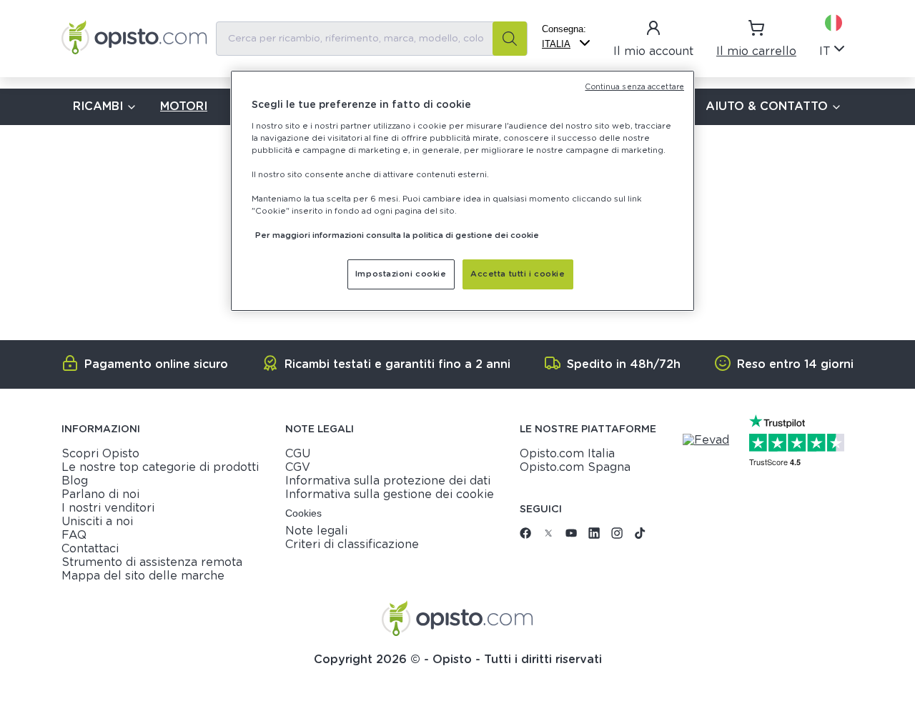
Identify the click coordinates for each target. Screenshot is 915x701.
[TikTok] (640, 535)
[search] (510, 38)
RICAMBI (98, 106)
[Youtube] (571, 535)
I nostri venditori (107, 508)
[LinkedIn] (594, 535)
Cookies (303, 513)
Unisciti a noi (97, 521)
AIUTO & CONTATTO (767, 106)
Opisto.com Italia (567, 453)
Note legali (316, 531)
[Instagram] (617, 535)
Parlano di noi (100, 494)
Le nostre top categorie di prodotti (160, 467)
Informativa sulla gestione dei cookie (389, 494)
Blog (74, 481)
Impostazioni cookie (401, 274)
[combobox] (372, 38)
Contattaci (90, 549)
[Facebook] (525, 535)
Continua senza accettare (634, 87)
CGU (297, 453)
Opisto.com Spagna (575, 467)
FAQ (73, 535)
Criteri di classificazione (352, 544)
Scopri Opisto (100, 453)
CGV (297, 467)
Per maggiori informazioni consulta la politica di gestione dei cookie (397, 235)
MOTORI (183, 106)
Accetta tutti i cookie (517, 274)
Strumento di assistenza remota (151, 562)
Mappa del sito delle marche (142, 576)
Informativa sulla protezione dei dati (387, 481)
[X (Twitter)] (548, 535)
